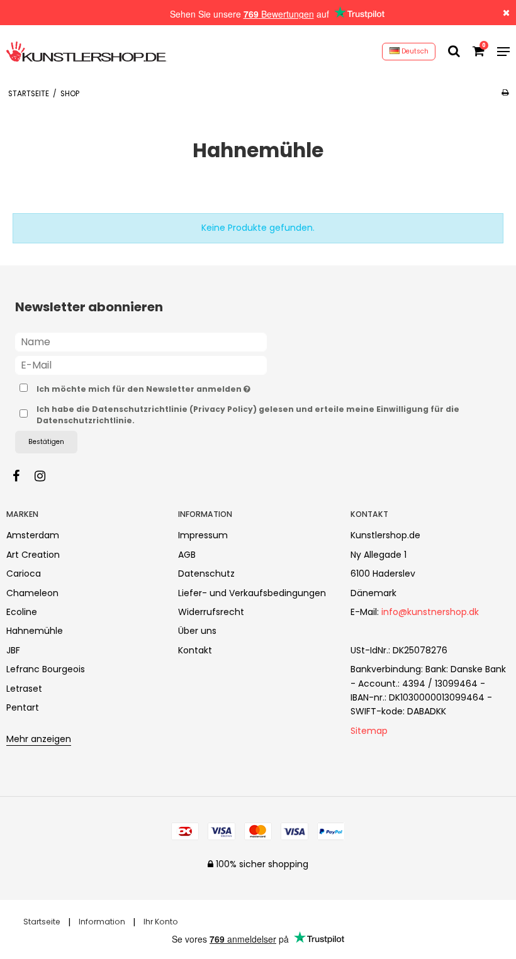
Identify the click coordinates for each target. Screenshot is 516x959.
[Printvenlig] (505, 92)
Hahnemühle (34, 630)
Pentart (22, 707)
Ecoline (21, 612)
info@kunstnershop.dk (430, 612)
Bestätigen (46, 441)
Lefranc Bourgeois (45, 669)
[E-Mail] (141, 364)
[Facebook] (22, 476)
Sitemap (369, 730)
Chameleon (32, 593)
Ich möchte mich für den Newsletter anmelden (174, 386)
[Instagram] (46, 476)
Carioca (23, 573)
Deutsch (414, 51)
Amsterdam (32, 535)
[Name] (141, 341)
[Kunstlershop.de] (86, 52)
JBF (13, 650)
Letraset (24, 688)
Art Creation (33, 554)
